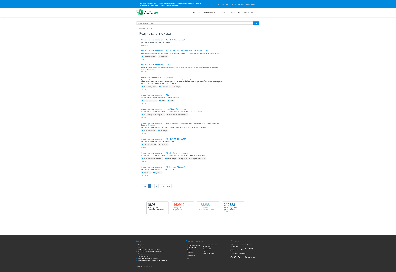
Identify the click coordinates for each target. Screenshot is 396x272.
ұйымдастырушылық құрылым (154, 115)
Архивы (189, 250)
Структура (164, 145)
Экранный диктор (143, 256)
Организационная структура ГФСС (155, 95)
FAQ (188, 258)
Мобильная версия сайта (150, 5)
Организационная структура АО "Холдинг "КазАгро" (163, 167)
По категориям (191, 247)
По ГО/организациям (193, 245)
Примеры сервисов (208, 253)
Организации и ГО (210, 12)
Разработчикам (234, 12)
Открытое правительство (167, 3)
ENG (227, 4)
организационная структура (178, 115)
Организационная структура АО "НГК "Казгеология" (163, 40)
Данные (223, 12)
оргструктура (171, 159)
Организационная (150, 145)
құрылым (158, 173)
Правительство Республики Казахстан (189, 3)
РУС (223, 4)
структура (164, 56)
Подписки (190, 252)
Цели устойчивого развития (146, 254)
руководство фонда (150, 101)
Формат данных (207, 251)
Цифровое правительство (148, 3)
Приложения (248, 12)
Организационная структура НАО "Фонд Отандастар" (163, 109)
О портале (196, 12)
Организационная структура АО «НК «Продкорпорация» (165, 153)
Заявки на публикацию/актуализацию (210, 245)
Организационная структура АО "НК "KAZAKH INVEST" (163, 139)
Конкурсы (140, 247)
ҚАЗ (219, 4)
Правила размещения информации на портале (152, 260)
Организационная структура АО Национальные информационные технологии (175, 50)
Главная (142, 28)
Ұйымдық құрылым (150, 87)
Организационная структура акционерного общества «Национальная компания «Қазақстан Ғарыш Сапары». (180, 124)
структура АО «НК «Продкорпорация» (193, 159)
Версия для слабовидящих (170, 5)
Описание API (207, 249)
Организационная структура (170, 87)
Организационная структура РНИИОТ (157, 64)
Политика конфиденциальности (148, 258)
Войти (234, 4)
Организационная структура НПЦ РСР (157, 77)
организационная (150, 56)
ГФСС (163, 101)
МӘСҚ (172, 101)
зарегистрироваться (248, 4)
